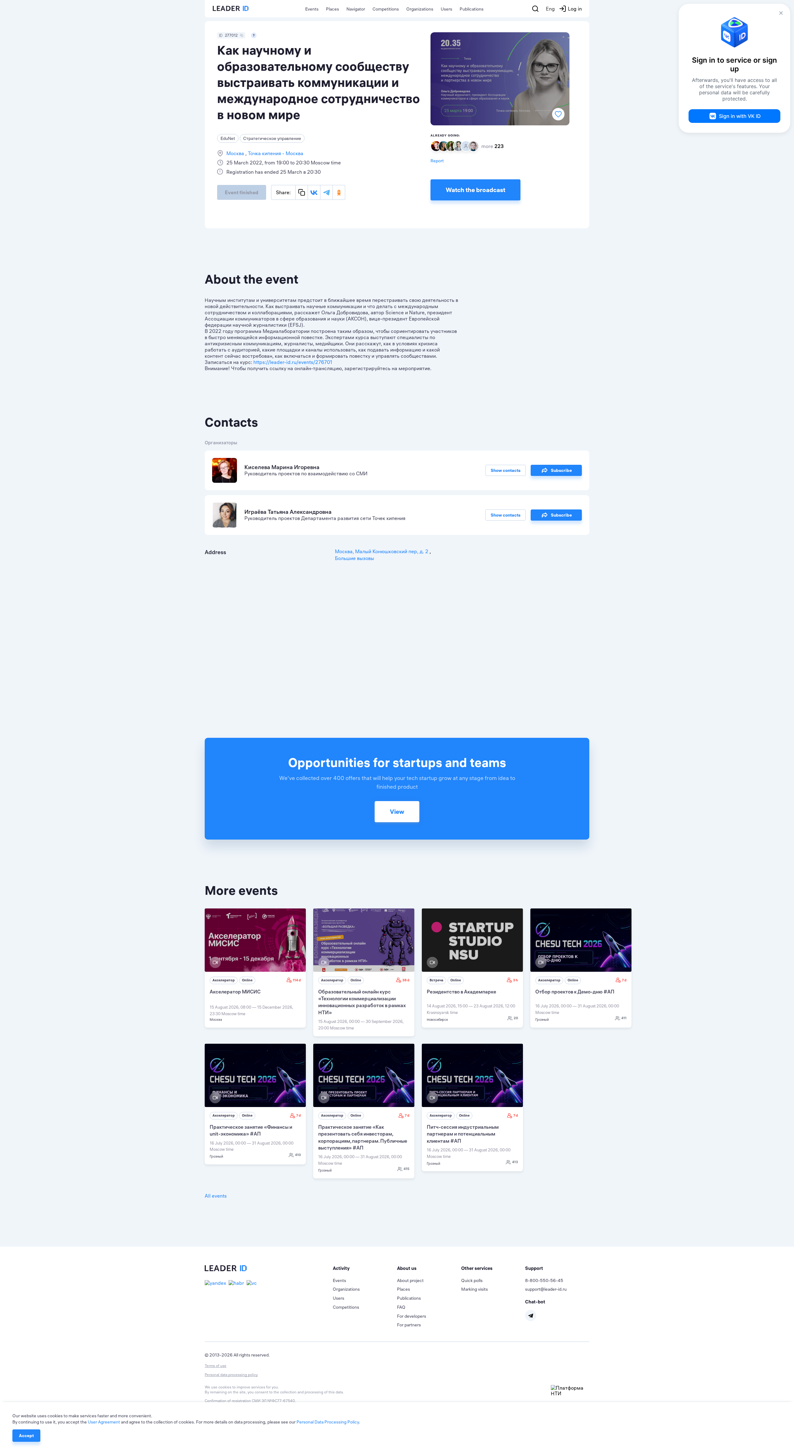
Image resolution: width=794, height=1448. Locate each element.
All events (216, 1196)
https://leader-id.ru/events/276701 (292, 362)
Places (332, 9)
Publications (472, 9)
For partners (409, 1325)
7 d (624, 980)
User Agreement (104, 1422)
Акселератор (223, 980)
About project (410, 1280)
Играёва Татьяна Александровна (288, 511)
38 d (405, 980)
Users (446, 9)
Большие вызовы (354, 558)
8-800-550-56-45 (544, 1280)
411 (624, 1018)
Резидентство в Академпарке (461, 991)
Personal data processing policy (231, 1374)
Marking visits (474, 1289)
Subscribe (561, 470)
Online (247, 980)
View (397, 811)
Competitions (385, 9)
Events (312, 9)
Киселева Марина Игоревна (281, 467)
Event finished (241, 192)
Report (437, 161)
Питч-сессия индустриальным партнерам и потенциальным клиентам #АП (463, 1134)
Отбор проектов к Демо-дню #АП (574, 991)
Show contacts (505, 470)
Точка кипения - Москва (275, 153)
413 (515, 1162)
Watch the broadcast (475, 190)
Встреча (436, 980)
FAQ (401, 1307)
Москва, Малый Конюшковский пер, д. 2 (382, 551)
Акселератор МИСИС (235, 991)
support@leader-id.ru (546, 1289)
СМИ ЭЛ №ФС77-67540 (273, 1400)
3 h (515, 980)
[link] (255, 968)
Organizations (419, 9)
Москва (235, 153)
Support (534, 1268)
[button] (365, 1268)
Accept (26, 1435)
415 (406, 1169)
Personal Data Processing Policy (328, 1422)
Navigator (355, 9)
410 (298, 1155)
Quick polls (472, 1280)
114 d (297, 980)
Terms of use (215, 1365)
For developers (411, 1316)
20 (516, 1018)
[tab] (365, 1268)
